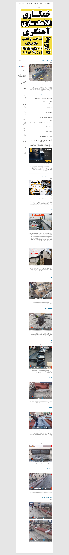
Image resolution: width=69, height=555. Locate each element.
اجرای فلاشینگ (50, 235)
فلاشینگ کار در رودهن (49, 271)
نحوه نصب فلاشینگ (24, 155)
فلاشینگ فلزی (47, 87)
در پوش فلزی (45, 201)
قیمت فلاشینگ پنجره (46, 89)
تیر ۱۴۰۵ (25, 108)
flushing (33, 199)
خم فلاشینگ (40, 198)
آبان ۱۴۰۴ (25, 114)
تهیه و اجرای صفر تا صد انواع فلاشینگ (22, 99)
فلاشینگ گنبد (49, 401)
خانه (51, 7)
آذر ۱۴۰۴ (25, 113)
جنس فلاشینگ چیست (43, 198)
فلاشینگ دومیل (46, 270)
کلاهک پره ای (40, 199)
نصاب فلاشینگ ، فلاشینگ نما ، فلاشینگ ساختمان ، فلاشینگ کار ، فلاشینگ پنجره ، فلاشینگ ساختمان (41, 240)
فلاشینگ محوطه (24, 149)
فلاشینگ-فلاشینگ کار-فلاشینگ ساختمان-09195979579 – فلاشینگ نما (35, 4)
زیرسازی (51, 234)
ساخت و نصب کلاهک (48, 308)
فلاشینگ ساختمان (31, 84)
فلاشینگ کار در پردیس (39, 237)
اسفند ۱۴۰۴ (25, 110)
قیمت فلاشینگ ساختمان (41, 170)
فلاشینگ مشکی (50, 88)
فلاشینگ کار (45, 87)
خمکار (45, 167)
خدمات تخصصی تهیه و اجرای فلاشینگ (46, 176)
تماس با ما (31, 7)
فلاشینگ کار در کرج (33, 87)
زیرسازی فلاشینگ (47, 86)
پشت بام (25, 125)
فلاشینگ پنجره (35, 86)
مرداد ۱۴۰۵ (25, 107)
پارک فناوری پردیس (44, 333)
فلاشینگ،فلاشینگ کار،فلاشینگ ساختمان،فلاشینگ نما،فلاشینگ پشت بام (39, 88)
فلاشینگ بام (32, 269)
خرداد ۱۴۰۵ (25, 109)
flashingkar (48, 302)
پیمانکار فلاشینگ (47, 198)
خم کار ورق (48, 84)
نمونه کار (34, 7)
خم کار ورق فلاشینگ (45, 84)
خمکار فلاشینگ (50, 86)
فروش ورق (25, 137)
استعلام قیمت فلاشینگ (47, 268)
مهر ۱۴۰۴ (25, 115)
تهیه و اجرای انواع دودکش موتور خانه (46, 60)
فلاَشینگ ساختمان (41, 168)
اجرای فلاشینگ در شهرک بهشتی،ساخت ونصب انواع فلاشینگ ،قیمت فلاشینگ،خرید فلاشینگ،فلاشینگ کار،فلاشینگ (41, 199)
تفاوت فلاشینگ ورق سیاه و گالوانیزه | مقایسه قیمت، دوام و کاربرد (42, 95)
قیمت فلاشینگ (46, 303)
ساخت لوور (45, 234)
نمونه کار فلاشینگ (40, 90)
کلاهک (25, 152)
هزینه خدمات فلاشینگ (44, 7)
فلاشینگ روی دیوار (35, 84)
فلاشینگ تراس (43, 199)
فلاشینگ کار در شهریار (37, 87)
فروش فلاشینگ (38, 86)
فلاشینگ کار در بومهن (37, 270)
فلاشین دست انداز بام (39, 234)
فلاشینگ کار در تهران (42, 87)
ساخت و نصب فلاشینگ (42, 86)
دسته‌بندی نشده (24, 131)
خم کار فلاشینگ (36, 198)
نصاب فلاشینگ (41, 89)
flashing (51, 269)
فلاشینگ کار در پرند (46, 202)
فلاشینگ (43, 201)
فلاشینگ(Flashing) (50, 89)
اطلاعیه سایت (25, 123)
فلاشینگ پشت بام (32, 167)
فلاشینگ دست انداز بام (49, 168)
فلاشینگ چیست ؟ (39, 7)
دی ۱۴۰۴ (25, 112)
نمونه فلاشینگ (40, 171)
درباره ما (49, 7)
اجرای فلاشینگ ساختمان (44, 269)
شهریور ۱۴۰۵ (25, 106)
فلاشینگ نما (47, 88)
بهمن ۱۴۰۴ (25, 111)
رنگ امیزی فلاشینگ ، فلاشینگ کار (47, 497)
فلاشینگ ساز (50, 87)
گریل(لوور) (50, 440)
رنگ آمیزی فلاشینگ (32, 233)
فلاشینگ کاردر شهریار (45, 169)
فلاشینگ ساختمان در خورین (47, 245)
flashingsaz (35, 199)
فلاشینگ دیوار (39, 84)
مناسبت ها (25, 154)
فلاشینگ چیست (36, 333)
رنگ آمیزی (42, 84)
